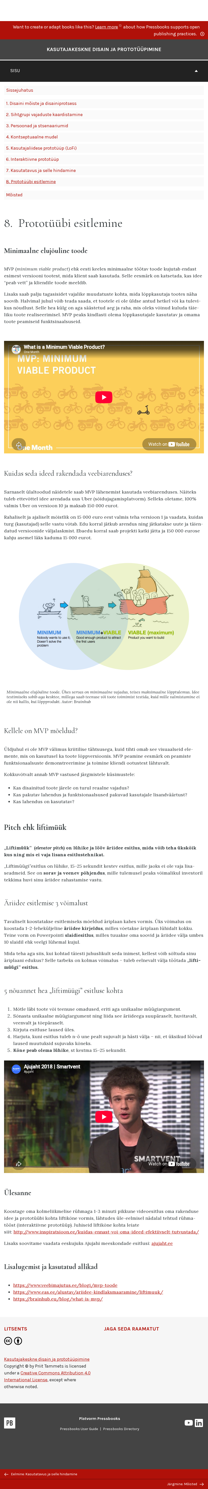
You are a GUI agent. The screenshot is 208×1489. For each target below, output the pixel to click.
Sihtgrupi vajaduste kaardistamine (44, 114)
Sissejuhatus (19, 90)
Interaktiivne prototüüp (32, 159)
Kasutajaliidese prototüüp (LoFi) (41, 148)
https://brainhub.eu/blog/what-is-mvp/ (58, 1299)
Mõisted (14, 195)
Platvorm (99, 1418)
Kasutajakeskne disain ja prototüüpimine (104, 49)
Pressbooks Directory (121, 1429)
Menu (201, 10)
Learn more (108, 27)
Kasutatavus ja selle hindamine (41, 170)
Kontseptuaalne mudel (32, 137)
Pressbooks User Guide (79, 1429)
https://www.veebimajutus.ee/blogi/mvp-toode (65, 1285)
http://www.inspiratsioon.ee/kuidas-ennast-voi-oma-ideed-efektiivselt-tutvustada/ (106, 1232)
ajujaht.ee (162, 1243)
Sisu (15, 70)
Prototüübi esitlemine (31, 181)
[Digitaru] (34, 10)
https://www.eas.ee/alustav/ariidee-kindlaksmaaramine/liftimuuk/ (88, 1292)
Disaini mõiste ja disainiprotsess (41, 103)
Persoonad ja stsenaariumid (37, 126)
